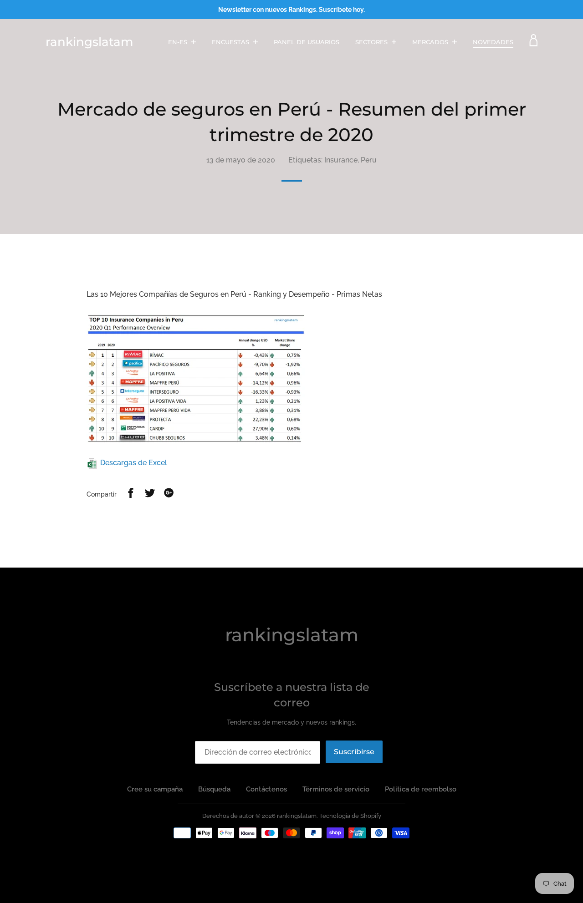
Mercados (431, 42)
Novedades (493, 42)
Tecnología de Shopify (350, 815)
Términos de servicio (335, 789)
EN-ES (178, 42)
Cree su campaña (155, 789)
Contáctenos (266, 789)
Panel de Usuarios (306, 42)
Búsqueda (214, 789)
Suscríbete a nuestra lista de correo (291, 694)
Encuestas (231, 42)
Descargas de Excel (133, 462)
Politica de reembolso (420, 789)
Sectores (372, 42)
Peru (369, 160)
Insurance (341, 160)
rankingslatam (89, 42)
